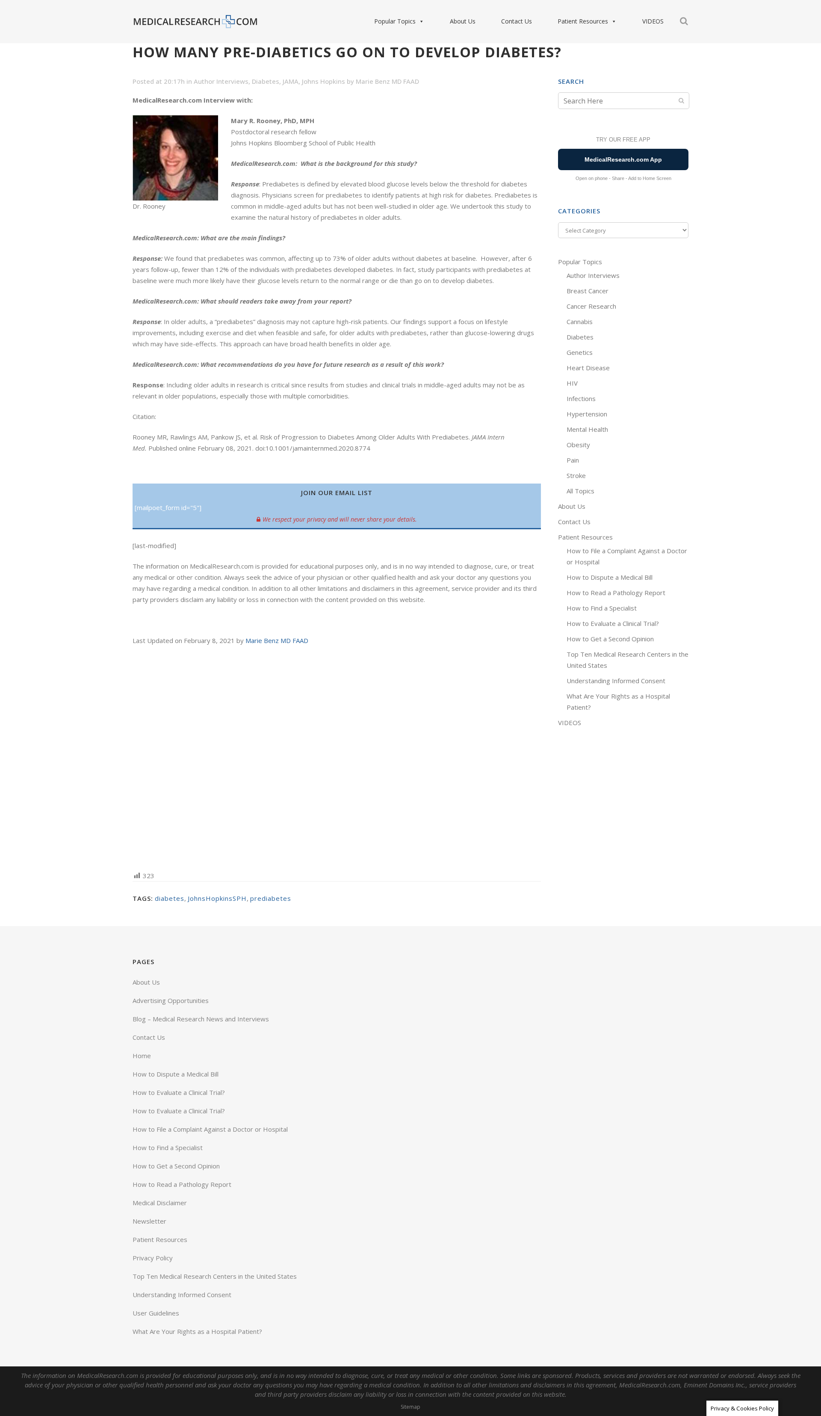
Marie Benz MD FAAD (387, 81)
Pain (573, 460)
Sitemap (410, 1406)
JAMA (290, 81)
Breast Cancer (587, 290)
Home (142, 1055)
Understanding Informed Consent (616, 680)
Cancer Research (591, 306)
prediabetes (270, 898)
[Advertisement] (337, 757)
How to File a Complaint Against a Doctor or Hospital (210, 1129)
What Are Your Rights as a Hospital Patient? (197, 1331)
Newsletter (149, 1221)
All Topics (580, 491)
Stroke (576, 475)
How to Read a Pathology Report (616, 592)
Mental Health (587, 429)
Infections (581, 398)
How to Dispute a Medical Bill (610, 577)
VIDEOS (653, 21)
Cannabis (580, 321)
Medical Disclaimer (160, 1202)
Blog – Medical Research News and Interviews (201, 1019)
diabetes (169, 898)
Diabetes (265, 81)
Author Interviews (221, 81)
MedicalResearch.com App (623, 159)
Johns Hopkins (323, 81)
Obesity (578, 444)
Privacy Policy (153, 1258)
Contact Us (516, 21)
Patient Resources (583, 21)
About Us (462, 21)
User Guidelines (156, 1313)
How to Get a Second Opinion (610, 638)
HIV (572, 383)
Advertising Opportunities (171, 1000)
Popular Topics (395, 21)
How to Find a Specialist (602, 608)
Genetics (580, 352)
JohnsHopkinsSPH (217, 898)
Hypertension (587, 414)
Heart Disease (588, 367)
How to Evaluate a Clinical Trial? (613, 623)
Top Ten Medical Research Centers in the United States (215, 1276)
